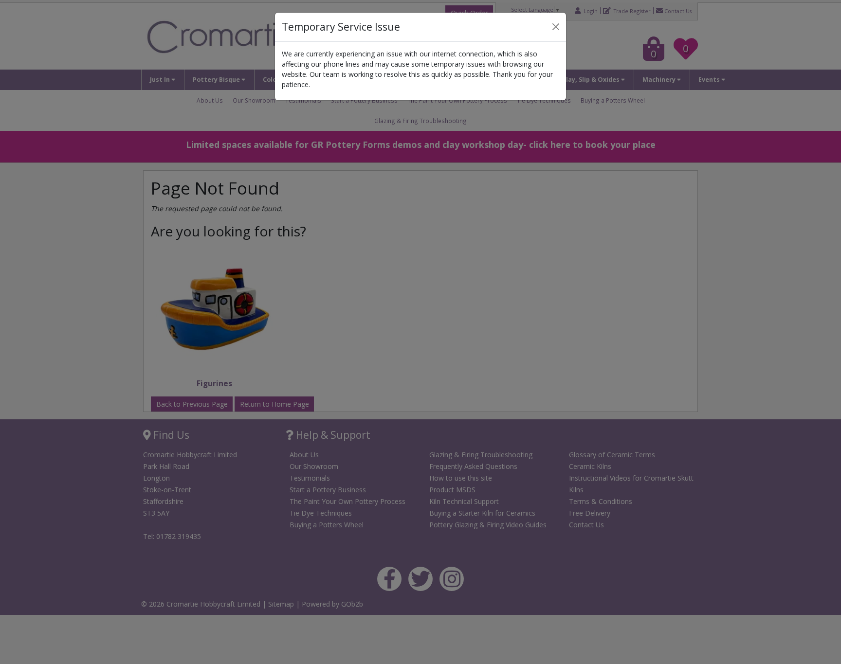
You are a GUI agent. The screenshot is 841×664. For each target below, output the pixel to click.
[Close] (556, 27)
